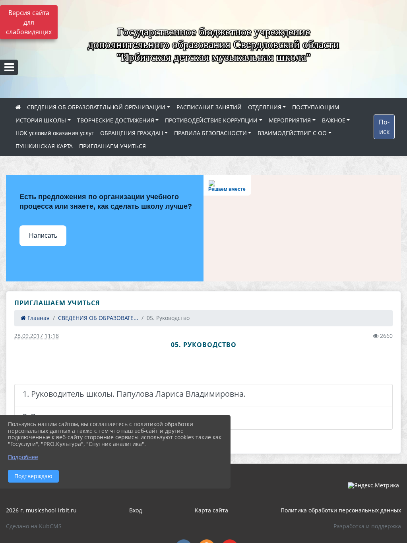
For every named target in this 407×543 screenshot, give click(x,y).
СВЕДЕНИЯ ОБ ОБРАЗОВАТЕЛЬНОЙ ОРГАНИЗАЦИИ (96, 107)
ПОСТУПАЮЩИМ (315, 107)
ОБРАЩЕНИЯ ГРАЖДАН (131, 133)
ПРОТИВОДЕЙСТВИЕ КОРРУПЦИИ (211, 120)
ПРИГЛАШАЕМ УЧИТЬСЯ (112, 146)
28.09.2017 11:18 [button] (36, 335)
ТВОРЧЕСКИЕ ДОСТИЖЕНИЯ (115, 120)
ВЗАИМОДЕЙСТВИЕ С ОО (292, 133)
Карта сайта (211, 510)
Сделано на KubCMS (34, 526)
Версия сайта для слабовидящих (29, 22)
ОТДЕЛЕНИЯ (264, 107)
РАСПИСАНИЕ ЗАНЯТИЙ (209, 107)
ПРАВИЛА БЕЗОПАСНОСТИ (210, 133)
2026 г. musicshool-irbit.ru (41, 510)
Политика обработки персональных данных (341, 510)
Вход (135, 510)
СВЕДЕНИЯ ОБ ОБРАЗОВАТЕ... (98, 318)
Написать (43, 235)
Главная (38, 318)
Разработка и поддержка (367, 526)
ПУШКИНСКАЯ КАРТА (44, 146)
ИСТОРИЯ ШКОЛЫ (41, 120)
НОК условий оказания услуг (55, 133)
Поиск (384, 127)
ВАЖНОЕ (333, 120)
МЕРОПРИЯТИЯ (290, 120)
